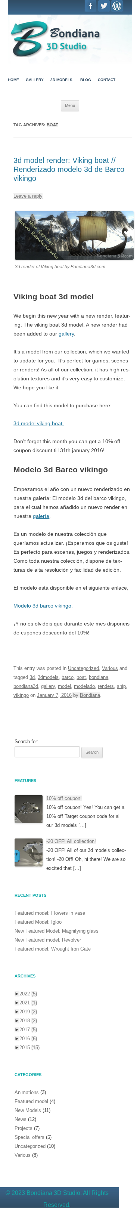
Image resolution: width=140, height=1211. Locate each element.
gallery (66, 334)
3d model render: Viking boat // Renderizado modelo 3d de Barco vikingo (68, 169)
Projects (23, 1128)
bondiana (98, 677)
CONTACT (106, 80)
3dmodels (48, 677)
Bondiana (90, 695)
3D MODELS (61, 80)
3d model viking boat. (38, 423)
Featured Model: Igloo (38, 922)
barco (68, 677)
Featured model (31, 1101)
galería (41, 516)
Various (110, 668)
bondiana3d (25, 686)
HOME (13, 80)
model (64, 686)
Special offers (29, 1137)
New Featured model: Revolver (48, 940)
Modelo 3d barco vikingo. (43, 606)
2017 (28, 1029)
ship (121, 686)
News (21, 1119)
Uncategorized (83, 668)
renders (106, 686)
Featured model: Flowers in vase (50, 913)
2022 (28, 994)
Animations (27, 1092)
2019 (28, 1011)
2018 (28, 1020)
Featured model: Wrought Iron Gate (53, 949)
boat (81, 677)
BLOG (85, 80)
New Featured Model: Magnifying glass (57, 931)
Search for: (26, 741)
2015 (29, 1047)
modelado (84, 686)
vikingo (21, 695)
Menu (70, 105)
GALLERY (35, 80)
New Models (28, 1110)
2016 (28, 1038)
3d (32, 677)
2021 (28, 1002)
